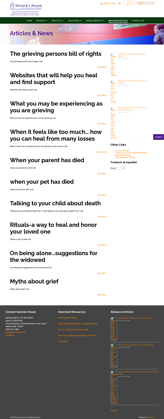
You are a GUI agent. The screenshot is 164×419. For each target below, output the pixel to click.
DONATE (158, 137)
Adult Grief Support (123, 155)
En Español (62, 341)
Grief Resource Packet (67, 318)
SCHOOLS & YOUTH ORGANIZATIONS (131, 153)
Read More (101, 67)
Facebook (10, 335)
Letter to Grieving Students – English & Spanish (78, 324)
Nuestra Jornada (122, 150)
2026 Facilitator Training (125, 157)
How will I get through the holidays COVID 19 (77, 335)
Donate (129, 3)
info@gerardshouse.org (15, 332)
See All (114, 410)
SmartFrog (150, 417)
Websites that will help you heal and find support (134, 318)
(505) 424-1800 (109, 3)
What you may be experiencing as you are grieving (135, 345)
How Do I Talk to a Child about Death (73, 329)
